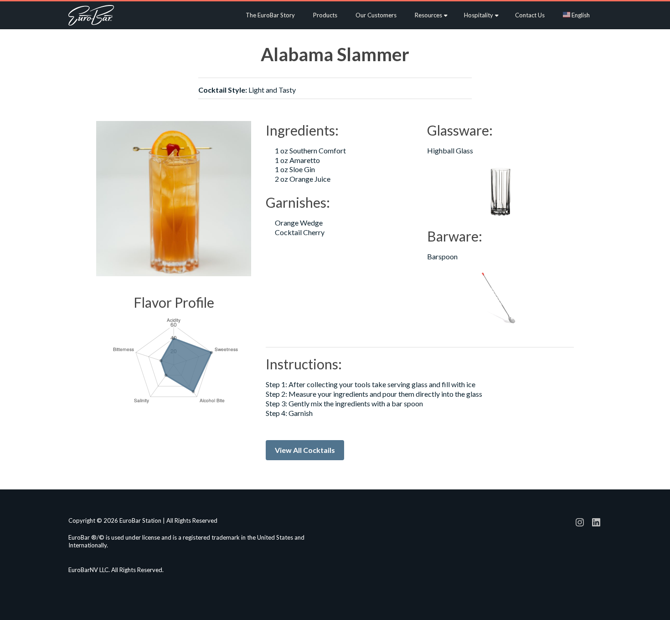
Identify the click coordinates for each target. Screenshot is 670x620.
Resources (428, 15)
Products (325, 15)
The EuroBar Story (270, 15)
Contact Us (530, 15)
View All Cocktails (305, 450)
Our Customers (376, 15)
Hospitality (478, 15)
